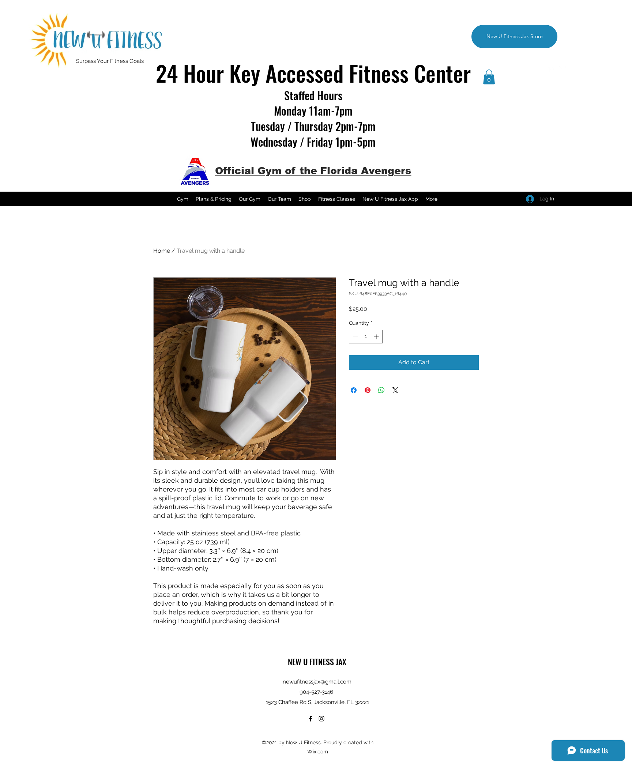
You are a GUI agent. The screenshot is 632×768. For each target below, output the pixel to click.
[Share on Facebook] (353, 390)
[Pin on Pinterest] (367, 390)
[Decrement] (354, 336)
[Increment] (376, 336)
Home (161, 250)
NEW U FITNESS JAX (317, 661)
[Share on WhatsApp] (381, 390)
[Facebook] (551, 69)
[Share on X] (395, 390)
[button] (489, 76)
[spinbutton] (365, 336)
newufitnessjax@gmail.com (317, 681)
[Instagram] (562, 69)
